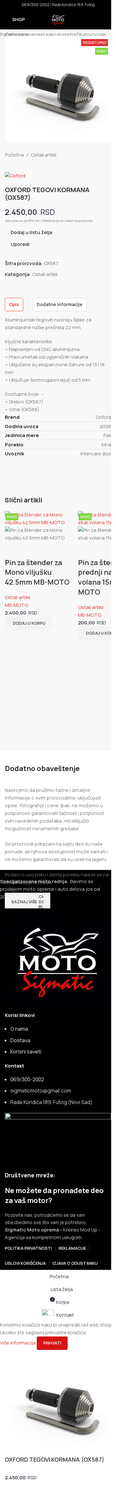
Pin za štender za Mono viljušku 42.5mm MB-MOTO (37, 572)
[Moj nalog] (97, 19)
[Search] (108, 19)
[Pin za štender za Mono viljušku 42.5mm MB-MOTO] (40, 518)
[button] (28, 623)
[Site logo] (58, 19)
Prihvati (52, 1343)
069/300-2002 (36, 4)
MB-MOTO (16, 605)
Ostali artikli (17, 597)
